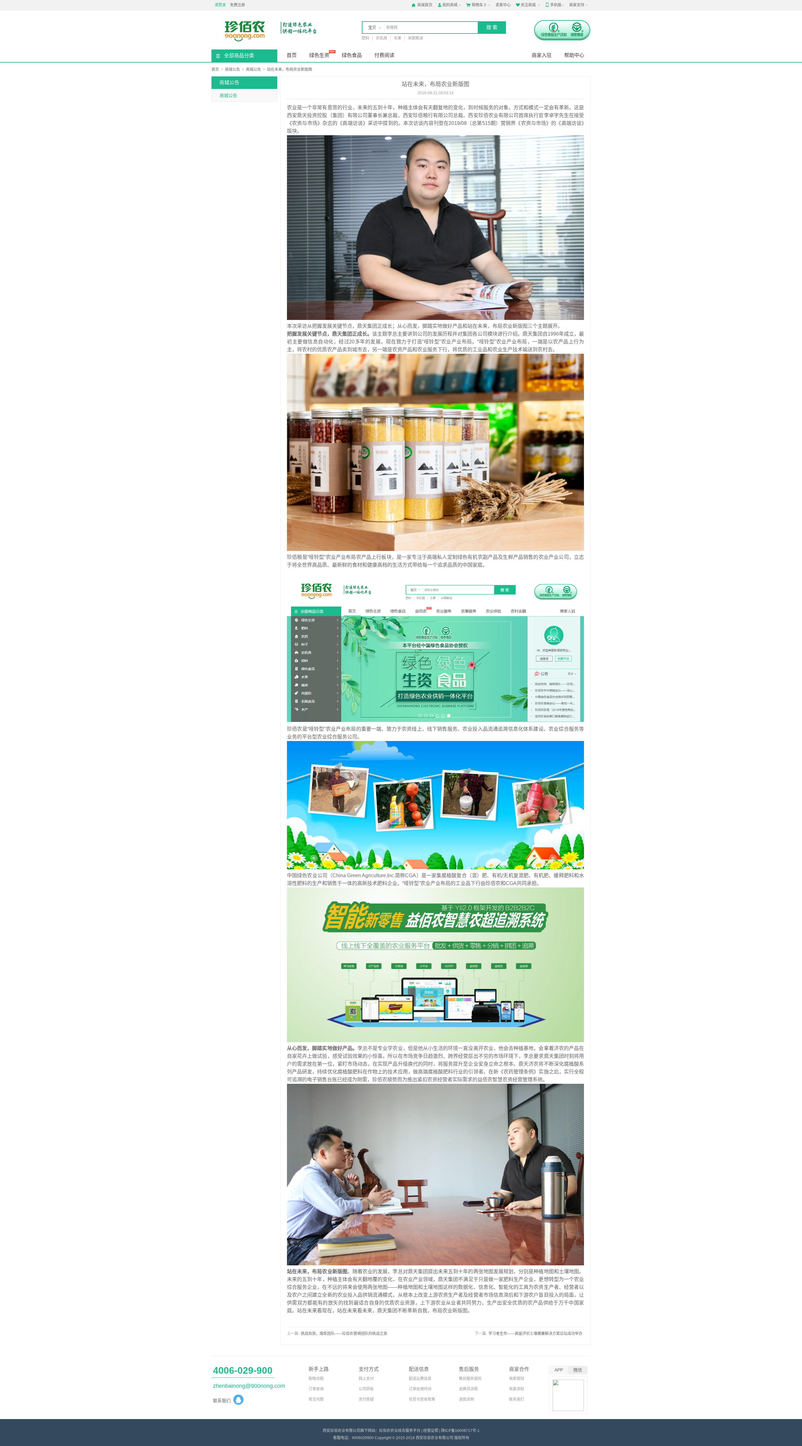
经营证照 (430, 1430)
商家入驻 (542, 55)
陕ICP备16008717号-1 (460, 1430)
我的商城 (447, 5)
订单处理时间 (420, 1389)
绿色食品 (352, 55)
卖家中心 (503, 5)
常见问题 (316, 1399)
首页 (292, 55)
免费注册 (237, 5)
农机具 (381, 38)
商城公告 (232, 69)
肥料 (365, 38)
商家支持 (576, 5)
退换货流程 (468, 1389)
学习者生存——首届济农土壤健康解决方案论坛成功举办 (535, 1333)
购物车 (476, 5)
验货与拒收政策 (422, 1399)
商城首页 (421, 5)
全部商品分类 (239, 55)
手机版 (553, 5)
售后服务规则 (470, 1379)
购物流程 (316, 1379)
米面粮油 (415, 38)
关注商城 (526, 5)
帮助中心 (574, 55)
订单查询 (316, 1389)
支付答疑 (366, 1399)
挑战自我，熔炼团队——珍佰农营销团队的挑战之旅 (344, 1333)
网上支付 (366, 1379)
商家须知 (516, 1389)
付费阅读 (384, 55)
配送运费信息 (420, 1379)
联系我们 (516, 1399)
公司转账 (366, 1389)
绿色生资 (319, 55)
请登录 (220, 5)
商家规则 (516, 1379)
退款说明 (466, 1399)
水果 (397, 38)
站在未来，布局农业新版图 (289, 69)
